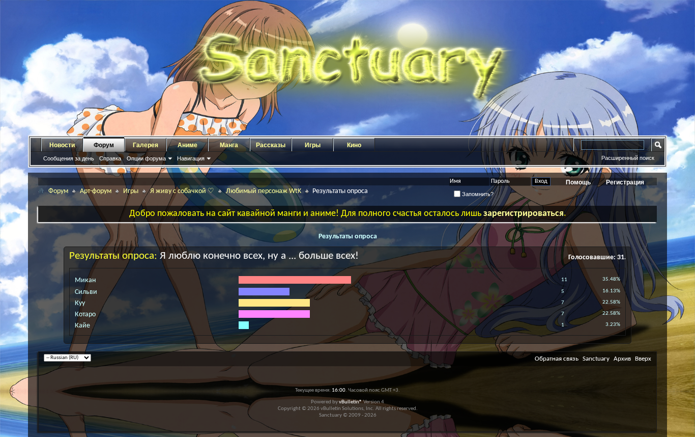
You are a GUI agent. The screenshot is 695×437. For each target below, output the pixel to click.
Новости (62, 145)
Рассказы (270, 145)
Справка (110, 158)
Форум (104, 145)
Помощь (578, 182)
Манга (229, 145)
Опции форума (146, 158)
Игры (313, 145)
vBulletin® (350, 402)
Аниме (187, 145)
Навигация (191, 158)
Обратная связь (556, 359)
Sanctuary (596, 359)
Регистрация (625, 182)
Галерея (145, 145)
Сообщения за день (68, 158)
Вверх (643, 359)
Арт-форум (95, 191)
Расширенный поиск (627, 158)
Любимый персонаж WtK (263, 191)
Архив (622, 359)
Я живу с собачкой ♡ (182, 191)
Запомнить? (477, 194)
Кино (354, 145)
